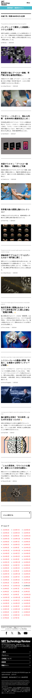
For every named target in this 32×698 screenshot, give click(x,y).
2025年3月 (27, 544)
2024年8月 (6, 553)
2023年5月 (6, 568)
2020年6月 (27, 600)
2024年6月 (27, 553)
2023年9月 (27, 562)
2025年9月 (27, 538)
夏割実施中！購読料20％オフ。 (16, 8)
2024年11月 (6, 550)
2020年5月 (6, 603)
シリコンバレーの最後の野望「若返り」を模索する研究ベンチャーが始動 (15, 362)
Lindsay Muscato (6, 86)
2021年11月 (6, 585)
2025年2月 (6, 547)
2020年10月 (16, 597)
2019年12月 (27, 606)
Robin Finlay (5, 220)
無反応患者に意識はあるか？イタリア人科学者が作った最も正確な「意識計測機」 (15, 309)
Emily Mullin (5, 432)
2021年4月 (16, 591)
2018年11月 (16, 615)
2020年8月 (6, 600)
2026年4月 (16, 533)
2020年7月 (16, 600)
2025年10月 (16, 538)
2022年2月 (6, 582)
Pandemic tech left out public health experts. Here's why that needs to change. (15, 251)
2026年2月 (6, 536)
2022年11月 (6, 574)
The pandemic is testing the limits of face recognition (13, 24)
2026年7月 (16, 530)
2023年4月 (16, 568)
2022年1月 (16, 582)
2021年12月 (27, 582)
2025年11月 (6, 538)
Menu (28, 3)
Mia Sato (4, 42)
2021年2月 (6, 594)
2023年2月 (6, 571)
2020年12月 (27, 594)
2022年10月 (16, 574)
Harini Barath (5, 134)
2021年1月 (16, 594)
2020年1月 (16, 606)
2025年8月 (6, 541)
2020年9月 (27, 597)
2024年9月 (27, 550)
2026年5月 (6, 533)
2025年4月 (16, 544)
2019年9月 (27, 609)
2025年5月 (6, 544)
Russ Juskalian (6, 327)
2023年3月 (27, 568)
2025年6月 (27, 541)
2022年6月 (27, 577)
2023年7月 (16, 565)
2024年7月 (16, 553)
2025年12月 (27, 536)
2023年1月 (16, 571)
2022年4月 (16, 580)
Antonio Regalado (6, 382)
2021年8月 (6, 588)
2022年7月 (16, 577)
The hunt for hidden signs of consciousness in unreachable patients (15, 303)
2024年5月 (6, 556)
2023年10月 (16, 562)
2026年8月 (6, 530)
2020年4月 (16, 603)
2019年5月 (6, 615)
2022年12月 (27, 571)
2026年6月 (27, 530)
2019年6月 (27, 612)
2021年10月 (16, 585)
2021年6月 (27, 588)
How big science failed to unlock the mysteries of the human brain (15, 413)
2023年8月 (6, 565)
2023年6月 (27, 565)
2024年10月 (16, 550)
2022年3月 (27, 580)
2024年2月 (6, 559)
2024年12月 (27, 547)
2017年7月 (16, 618)
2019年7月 (16, 612)
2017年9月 (27, 615)
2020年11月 (6, 597)
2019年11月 (6, 609)
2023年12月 (27, 559)
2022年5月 (6, 580)
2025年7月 (16, 541)
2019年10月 (16, 609)
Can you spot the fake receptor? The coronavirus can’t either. (16, 462)
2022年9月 (27, 574)
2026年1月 (16, 536)
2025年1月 (16, 547)
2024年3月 (27, 556)
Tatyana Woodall (6, 481)
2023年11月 (6, 562)
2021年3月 (27, 591)
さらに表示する (8, 515)
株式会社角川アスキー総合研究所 (18, 677)
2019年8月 (6, 612)
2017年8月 (6, 618)
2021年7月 (16, 588)
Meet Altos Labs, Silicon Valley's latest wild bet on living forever (16, 357)
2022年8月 (6, 577)
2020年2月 (6, 606)
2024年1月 (16, 559)
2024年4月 (16, 556)
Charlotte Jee (5, 179)
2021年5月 (6, 591)
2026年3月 (27, 533)
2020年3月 (27, 603)
